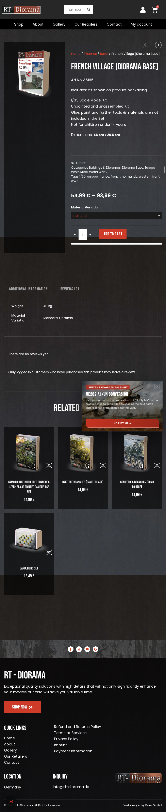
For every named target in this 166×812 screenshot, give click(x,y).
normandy (129, 176)
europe (92, 176)
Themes (90, 53)
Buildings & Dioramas (105, 167)
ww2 (74, 181)
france (104, 176)
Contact (114, 24)
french (115, 176)
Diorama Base (132, 167)
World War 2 (98, 172)
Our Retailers (86, 24)
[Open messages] (11, 801)
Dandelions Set (29, 568)
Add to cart (113, 234)
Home (76, 53)
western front (149, 176)
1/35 (82, 176)
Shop (18, 24)
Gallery (59, 24)
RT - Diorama (25, 675)
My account (141, 24)
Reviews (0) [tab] (70, 289)
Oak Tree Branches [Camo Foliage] (82, 482)
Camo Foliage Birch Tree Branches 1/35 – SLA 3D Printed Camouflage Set (29, 487)
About (38, 24)
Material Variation (85, 207)
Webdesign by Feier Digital (142, 805)
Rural (104, 53)
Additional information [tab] (28, 289)
